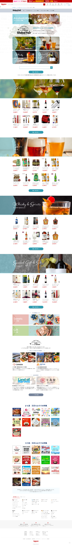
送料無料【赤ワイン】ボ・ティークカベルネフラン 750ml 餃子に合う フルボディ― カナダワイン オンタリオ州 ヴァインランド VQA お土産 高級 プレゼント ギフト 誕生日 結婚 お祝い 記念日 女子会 (26, 300)
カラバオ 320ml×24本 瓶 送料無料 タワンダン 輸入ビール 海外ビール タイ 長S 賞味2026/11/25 (26, 168)
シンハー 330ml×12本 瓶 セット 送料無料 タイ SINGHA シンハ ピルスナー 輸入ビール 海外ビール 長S (45, 183)
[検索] (44, 4)
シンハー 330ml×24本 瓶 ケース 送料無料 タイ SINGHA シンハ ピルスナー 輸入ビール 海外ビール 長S (55, 168)
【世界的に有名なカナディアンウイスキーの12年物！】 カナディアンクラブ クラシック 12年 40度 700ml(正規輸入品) (16, 241)
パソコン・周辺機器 (15, 516)
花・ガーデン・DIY (43, 516)
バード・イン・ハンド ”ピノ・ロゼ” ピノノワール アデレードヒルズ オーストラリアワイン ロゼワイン (55, 125)
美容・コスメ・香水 (44, 501)
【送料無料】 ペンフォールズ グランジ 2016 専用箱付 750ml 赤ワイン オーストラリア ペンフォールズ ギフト (36, 125)
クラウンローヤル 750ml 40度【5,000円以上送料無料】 (55, 241)
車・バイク (33, 513)
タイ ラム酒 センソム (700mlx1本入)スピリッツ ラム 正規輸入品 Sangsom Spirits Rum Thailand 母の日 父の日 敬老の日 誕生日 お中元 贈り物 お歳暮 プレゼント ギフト (26, 241)
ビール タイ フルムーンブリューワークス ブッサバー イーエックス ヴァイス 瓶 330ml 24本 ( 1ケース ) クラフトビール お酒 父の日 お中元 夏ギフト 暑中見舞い (45, 168)
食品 (22, 501)
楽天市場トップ (14, 7)
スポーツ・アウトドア (25, 512)
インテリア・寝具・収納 (44, 512)
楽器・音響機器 (53, 516)
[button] (50, 4)
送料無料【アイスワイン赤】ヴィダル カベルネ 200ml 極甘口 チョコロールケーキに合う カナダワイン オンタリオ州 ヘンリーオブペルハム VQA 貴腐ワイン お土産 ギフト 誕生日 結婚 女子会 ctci (55, 300)
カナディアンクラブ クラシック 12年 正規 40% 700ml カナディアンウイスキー (36, 226)
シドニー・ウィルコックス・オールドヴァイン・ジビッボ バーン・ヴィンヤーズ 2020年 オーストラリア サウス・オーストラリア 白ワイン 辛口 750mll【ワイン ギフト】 (36, 110)
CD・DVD (52, 513)
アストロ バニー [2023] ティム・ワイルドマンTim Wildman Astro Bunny (16, 110)
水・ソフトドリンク (24, 504)
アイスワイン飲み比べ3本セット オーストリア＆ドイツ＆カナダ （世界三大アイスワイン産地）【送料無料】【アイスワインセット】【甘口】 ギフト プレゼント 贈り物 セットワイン (26, 125)
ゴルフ (23, 513)
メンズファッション (15, 502)
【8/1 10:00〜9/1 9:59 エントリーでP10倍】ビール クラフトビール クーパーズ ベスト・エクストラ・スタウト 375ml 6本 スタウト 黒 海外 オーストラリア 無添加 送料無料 (36, 168)
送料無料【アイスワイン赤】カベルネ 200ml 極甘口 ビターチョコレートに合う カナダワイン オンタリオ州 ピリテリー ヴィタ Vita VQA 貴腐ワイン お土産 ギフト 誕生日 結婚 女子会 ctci (16, 125)
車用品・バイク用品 (34, 512)
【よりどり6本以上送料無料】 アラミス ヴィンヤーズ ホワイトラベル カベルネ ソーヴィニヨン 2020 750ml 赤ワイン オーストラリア (55, 110)
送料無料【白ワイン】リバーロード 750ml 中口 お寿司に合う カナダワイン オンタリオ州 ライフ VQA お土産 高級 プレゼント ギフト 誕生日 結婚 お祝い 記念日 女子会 (16, 300)
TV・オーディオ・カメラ (15, 513)
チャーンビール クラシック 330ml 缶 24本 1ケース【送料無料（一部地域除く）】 (16, 168)
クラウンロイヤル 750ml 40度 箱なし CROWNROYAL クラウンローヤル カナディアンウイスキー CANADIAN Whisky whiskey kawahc (45, 226)
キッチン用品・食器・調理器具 (45, 513)
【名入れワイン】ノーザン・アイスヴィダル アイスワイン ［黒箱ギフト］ (36, 285)
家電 (13, 512)
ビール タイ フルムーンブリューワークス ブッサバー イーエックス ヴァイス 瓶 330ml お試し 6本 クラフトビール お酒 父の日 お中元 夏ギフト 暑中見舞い (16, 183)
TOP (23, 10)
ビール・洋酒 (24, 505)
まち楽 (19, 7)
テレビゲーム (53, 512)
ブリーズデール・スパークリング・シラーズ (45, 125)
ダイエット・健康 (34, 502)
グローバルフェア (23, 7)
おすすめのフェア (29, 10)
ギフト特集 (52, 10)
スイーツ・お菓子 (24, 502)
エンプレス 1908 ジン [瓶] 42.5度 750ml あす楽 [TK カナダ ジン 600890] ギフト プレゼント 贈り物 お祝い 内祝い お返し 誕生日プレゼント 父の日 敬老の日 (16, 226)
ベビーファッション (15, 505)
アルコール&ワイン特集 (44, 10)
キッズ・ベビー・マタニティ (55, 501)
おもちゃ (52, 502)
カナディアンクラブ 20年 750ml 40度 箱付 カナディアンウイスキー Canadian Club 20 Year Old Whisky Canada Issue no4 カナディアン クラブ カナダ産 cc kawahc (26, 226)
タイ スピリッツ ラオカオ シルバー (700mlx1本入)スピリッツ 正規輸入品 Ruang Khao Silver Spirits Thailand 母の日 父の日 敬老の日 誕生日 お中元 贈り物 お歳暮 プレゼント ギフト (55, 285)
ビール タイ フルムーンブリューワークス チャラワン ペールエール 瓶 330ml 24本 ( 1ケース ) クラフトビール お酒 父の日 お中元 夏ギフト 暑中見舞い (26, 183)
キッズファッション (15, 504)
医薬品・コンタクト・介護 (35, 504)
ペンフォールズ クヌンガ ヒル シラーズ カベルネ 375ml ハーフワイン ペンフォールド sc (45, 110)
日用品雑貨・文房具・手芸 (35, 501)
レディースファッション (15, 501)
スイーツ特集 (36, 10)
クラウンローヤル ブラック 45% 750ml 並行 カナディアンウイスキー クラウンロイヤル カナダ (55, 226)
